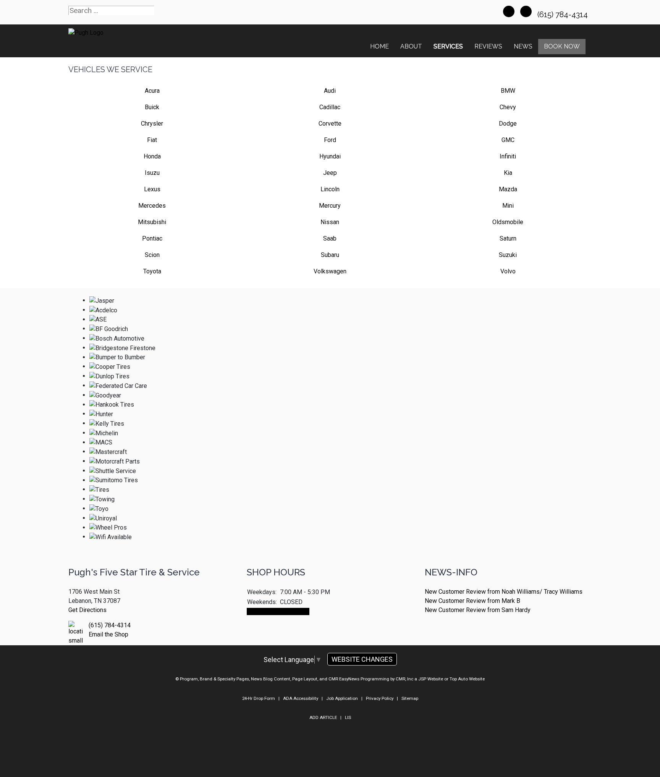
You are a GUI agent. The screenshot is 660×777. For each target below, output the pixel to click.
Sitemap (409, 698)
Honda (152, 156)
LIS (348, 717)
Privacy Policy (379, 698)
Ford (330, 140)
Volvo (508, 271)
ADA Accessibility (300, 698)
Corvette (330, 123)
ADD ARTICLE (323, 717)
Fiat (152, 140)
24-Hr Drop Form (258, 698)
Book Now (562, 46)
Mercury (330, 205)
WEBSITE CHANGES (362, 659)
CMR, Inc (404, 679)
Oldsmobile (507, 222)
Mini (508, 205)
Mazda (508, 189)
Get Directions (87, 610)
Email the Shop (108, 634)
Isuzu (152, 172)
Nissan (329, 222)
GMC (507, 140)
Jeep (330, 172)
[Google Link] (526, 11)
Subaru (330, 254)
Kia (508, 172)
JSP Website (430, 679)
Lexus (152, 189)
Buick (152, 107)
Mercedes (152, 205)
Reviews (488, 46)
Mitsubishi (152, 222)
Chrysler (152, 123)
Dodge (508, 123)
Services (448, 46)
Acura (152, 90)
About (411, 46)
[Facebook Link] (508, 11)
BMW (508, 90)
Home (379, 46)
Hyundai (330, 156)
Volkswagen (330, 271)
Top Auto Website (467, 679)
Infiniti (508, 156)
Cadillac (329, 107)
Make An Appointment (278, 611)
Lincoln (330, 189)
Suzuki (508, 254)
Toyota (152, 271)
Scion (152, 254)
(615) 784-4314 (563, 14)
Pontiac (152, 238)
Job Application (342, 698)
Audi (330, 90)
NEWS (523, 46)
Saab (329, 238)
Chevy (508, 107)
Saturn (508, 238)
